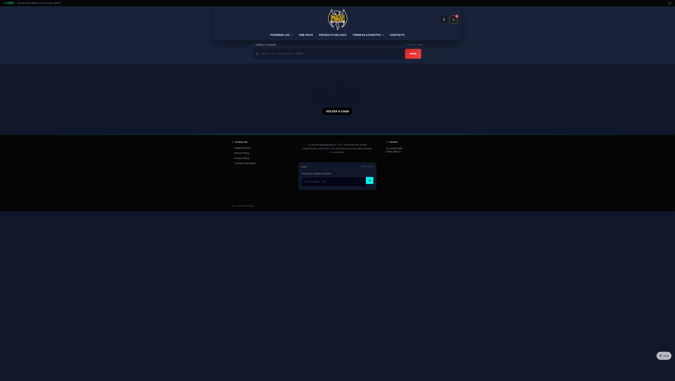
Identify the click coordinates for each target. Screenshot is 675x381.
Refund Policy (240, 153)
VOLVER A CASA (337, 111)
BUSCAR (413, 54)
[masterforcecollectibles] (337, 19)
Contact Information (244, 163)
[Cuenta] (444, 19)
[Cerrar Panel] (669, 3)
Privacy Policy (240, 158)
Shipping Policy (241, 147)
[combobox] (331, 54)
